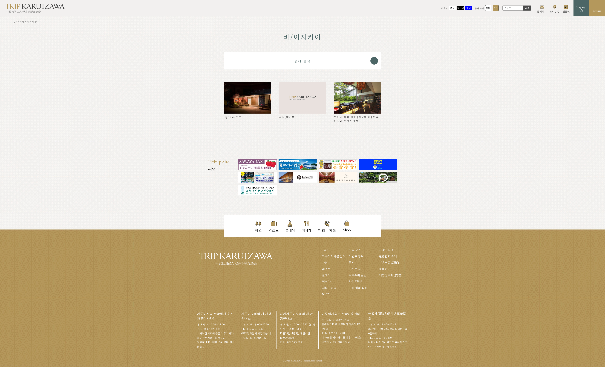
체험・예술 (329, 287)
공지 (351, 262)
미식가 (326, 281)
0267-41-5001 (337, 333)
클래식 (326, 275)
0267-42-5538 (212, 329)
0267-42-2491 (257, 329)
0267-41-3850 (384, 337)
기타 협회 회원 (358, 287)
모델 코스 (355, 250)
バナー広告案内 (389, 262)
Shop (325, 294)
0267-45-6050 (295, 342)
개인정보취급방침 (390, 275)
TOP (325, 250)
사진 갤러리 (356, 281)
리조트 (326, 269)
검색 (527, 8)
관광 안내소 (386, 250)
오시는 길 (355, 269)
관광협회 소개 (388, 256)
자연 (325, 262)
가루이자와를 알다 (334, 256)
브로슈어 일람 (357, 275)
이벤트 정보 (356, 256)
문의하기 (384, 269)
